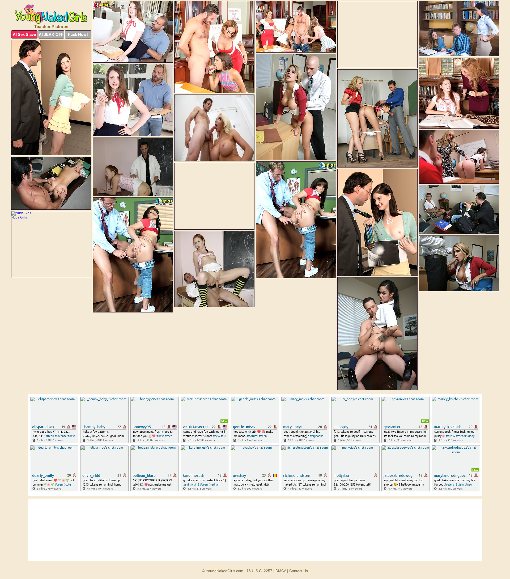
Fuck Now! (78, 34)
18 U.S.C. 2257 (259, 571)
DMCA (280, 571)
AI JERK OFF (51, 34)
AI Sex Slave (24, 34)
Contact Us (298, 571)
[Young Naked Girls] (51, 14)
